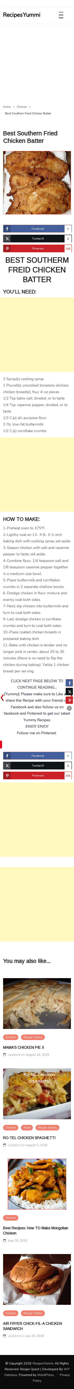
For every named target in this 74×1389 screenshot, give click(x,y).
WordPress (45, 1375)
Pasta (26, 1128)
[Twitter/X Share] (69, 691)
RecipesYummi (21, 15)
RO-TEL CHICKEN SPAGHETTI (29, 1138)
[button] (69, 708)
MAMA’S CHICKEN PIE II (23, 1047)
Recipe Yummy (32, 1037)
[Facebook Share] (69, 683)
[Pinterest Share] (69, 700)
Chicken (11, 1037)
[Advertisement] (37, 62)
